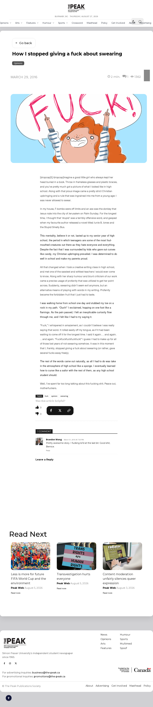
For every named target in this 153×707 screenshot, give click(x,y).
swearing (64, 396)
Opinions (18, 63)
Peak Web (17, 587)
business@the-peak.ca (46, 672)
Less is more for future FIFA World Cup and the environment (28, 578)
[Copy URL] (69, 410)
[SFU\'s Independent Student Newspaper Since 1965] (38, 643)
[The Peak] (76, 8)
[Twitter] (60, 410)
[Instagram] (10, 663)
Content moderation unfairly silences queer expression (119, 578)
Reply (48, 450)
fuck (46, 396)
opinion (54, 396)
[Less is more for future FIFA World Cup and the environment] (30, 556)
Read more (15, 593)
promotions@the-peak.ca (49, 676)
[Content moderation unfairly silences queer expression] (122, 556)
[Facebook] (51, 410)
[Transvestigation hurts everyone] (76, 556)
